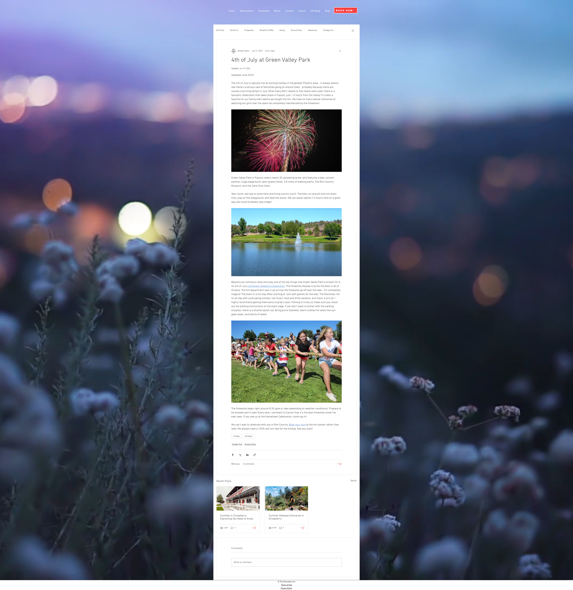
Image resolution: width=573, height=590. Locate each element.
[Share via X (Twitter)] (240, 454)
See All (354, 481)
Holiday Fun (328, 30)
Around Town (296, 30)
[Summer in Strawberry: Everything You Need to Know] (238, 498)
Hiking (282, 30)
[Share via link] (254, 454)
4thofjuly (248, 436)
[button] (352, 30)
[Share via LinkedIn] (247, 454)
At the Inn (234, 30)
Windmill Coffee (266, 30)
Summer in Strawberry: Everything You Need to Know (236, 517)
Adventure (312, 30)
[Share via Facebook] (232, 454)
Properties (249, 30)
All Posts (220, 30)
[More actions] (340, 51)
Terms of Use (286, 585)
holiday (236, 436)
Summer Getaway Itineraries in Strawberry (286, 517)
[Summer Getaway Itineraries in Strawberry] (286, 498)
